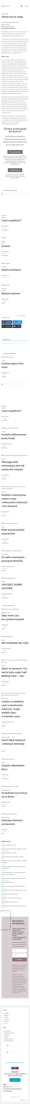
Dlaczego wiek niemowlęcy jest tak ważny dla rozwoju (13, 465)
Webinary (7, 1021)
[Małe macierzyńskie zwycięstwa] (10, 523)
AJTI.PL (26, 1100)
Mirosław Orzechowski (7, 444)
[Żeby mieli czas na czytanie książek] (10, 609)
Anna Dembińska (5, 475)
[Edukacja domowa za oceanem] (9, 814)
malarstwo (4, 376)
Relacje (3, 217)
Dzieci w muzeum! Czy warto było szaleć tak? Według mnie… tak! (14, 672)
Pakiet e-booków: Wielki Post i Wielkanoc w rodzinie (15, 849)
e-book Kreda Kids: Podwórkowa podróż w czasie (14, 906)
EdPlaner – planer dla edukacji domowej (12, 898)
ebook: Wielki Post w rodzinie (10, 845)
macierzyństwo (5, 543)
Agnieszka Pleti (5, 226)
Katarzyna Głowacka (6, 648)
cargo (3, 22)
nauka (3, 833)
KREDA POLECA (5, 14)
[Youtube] (17, 1068)
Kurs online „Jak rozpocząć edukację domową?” (14, 886)
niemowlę (4, 479)
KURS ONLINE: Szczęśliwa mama (10, 902)
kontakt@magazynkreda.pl (15, 1062)
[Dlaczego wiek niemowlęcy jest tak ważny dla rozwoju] (14, 455)
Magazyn (7, 1015)
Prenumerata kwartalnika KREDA (10, 894)
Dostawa (7, 1037)
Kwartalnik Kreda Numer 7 (9, 28)
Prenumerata (8, 1031)
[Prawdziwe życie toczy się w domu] (10, 786)
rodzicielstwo (5, 255)
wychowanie (4, 230)
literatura (4, 515)
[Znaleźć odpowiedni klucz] (8, 759)
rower (13, 22)
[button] (15, 170)
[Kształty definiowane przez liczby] (10, 428)
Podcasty (7, 1019)
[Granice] (4, 237)
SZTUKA (3, 360)
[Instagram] (15, 1068)
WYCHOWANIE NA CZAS (15, 643)
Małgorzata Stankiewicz (7, 594)
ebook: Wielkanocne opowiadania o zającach (13, 856)
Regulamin (7, 1035)
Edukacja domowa (6, 612)
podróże (6, 22)
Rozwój (3, 243)
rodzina (10, 22)
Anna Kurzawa (5, 625)
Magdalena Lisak (5, 372)
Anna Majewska (5, 774)
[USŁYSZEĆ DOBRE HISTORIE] (8, 578)
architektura (4, 447)
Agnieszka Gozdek (6, 802)
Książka (6, 1017)
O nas (6, 1023)
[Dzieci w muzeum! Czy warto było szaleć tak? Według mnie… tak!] (15, 661)
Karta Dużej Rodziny (9, 1040)
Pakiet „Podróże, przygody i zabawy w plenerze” (14, 878)
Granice (6, 246)
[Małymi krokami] (6, 285)
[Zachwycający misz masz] (8, 357)
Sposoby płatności (9, 1039)
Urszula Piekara (5, 539)
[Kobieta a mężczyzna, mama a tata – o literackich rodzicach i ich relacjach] (15, 487)
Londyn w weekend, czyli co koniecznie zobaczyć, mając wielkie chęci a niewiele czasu (13, 709)
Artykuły (6, 1013)
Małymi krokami (11, 293)
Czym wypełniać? (12, 220)
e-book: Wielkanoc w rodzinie (9, 852)
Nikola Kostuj (4, 829)
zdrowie (17, 22)
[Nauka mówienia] (6, 263)
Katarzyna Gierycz (6, 511)
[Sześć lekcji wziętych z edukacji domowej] (12, 733)
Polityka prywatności (9, 1033)
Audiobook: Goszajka (8, 882)
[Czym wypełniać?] (15, 203)
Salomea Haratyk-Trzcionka (8, 566)
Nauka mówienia (11, 269)
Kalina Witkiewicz (5, 681)
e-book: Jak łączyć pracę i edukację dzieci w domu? (15, 890)
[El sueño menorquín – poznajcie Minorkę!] (11, 550)
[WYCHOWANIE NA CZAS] (7, 636)
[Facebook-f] (12, 1068)
